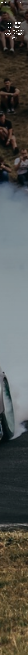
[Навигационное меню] (2, 2)
